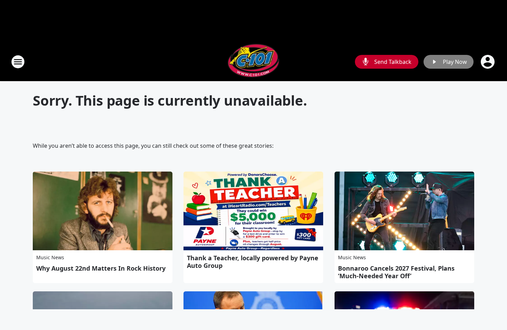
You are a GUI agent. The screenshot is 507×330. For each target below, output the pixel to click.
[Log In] (488, 62)
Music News (50, 257)
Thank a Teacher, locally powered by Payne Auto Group (252, 261)
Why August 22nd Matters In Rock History (101, 268)
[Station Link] (253, 61)
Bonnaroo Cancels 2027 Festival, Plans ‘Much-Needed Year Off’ (396, 272)
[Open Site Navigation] (18, 62)
